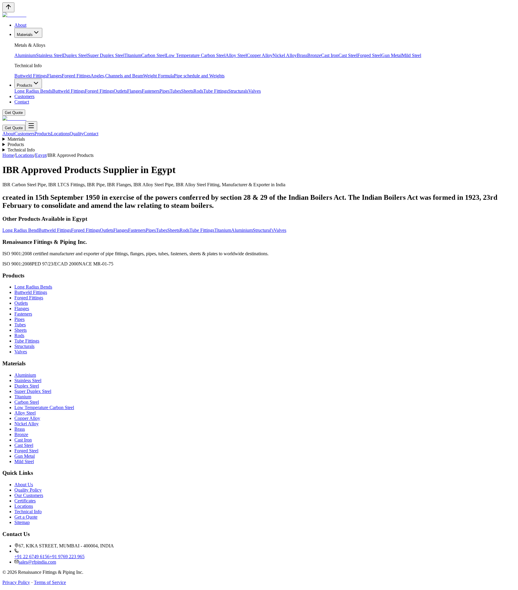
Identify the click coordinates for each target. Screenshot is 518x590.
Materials (25, 34)
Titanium (132, 55)
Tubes (175, 91)
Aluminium (25, 55)
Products (24, 85)
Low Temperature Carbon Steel (195, 55)
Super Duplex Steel (106, 55)
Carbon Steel (153, 55)
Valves (254, 91)
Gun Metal (391, 55)
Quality (77, 133)
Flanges (54, 75)
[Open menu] (31, 126)
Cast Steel (347, 55)
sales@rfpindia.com (37, 562)
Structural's (263, 230)
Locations (60, 133)
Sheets (187, 91)
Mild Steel (411, 55)
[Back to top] (8, 7)
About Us (23, 484)
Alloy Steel (236, 55)
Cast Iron (329, 55)
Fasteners (150, 91)
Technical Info (21, 149)
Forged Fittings (76, 75)
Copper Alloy (259, 55)
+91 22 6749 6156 (31, 556)
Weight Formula (158, 75)
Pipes (164, 91)
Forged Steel (369, 55)
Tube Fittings (215, 91)
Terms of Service (50, 582)
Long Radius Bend (20, 230)
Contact (21, 101)
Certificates (25, 500)
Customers (24, 96)
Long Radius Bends (33, 91)
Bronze (314, 55)
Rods (198, 91)
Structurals (238, 91)
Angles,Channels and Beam (117, 75)
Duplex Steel (75, 55)
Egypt (40, 155)
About (20, 25)
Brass (302, 55)
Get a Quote (25, 517)
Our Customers (28, 495)
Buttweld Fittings (30, 75)
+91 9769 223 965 (67, 556)
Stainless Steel (49, 55)
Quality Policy (28, 490)
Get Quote (14, 112)
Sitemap (22, 522)
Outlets (120, 91)
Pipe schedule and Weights (199, 75)
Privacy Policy (16, 582)
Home (8, 155)
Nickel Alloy (284, 55)
